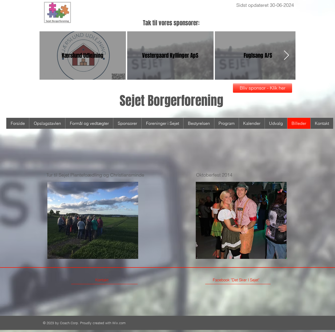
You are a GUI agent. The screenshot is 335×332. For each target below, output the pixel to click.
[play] (125, 254)
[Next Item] (286, 55)
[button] (92, 220)
